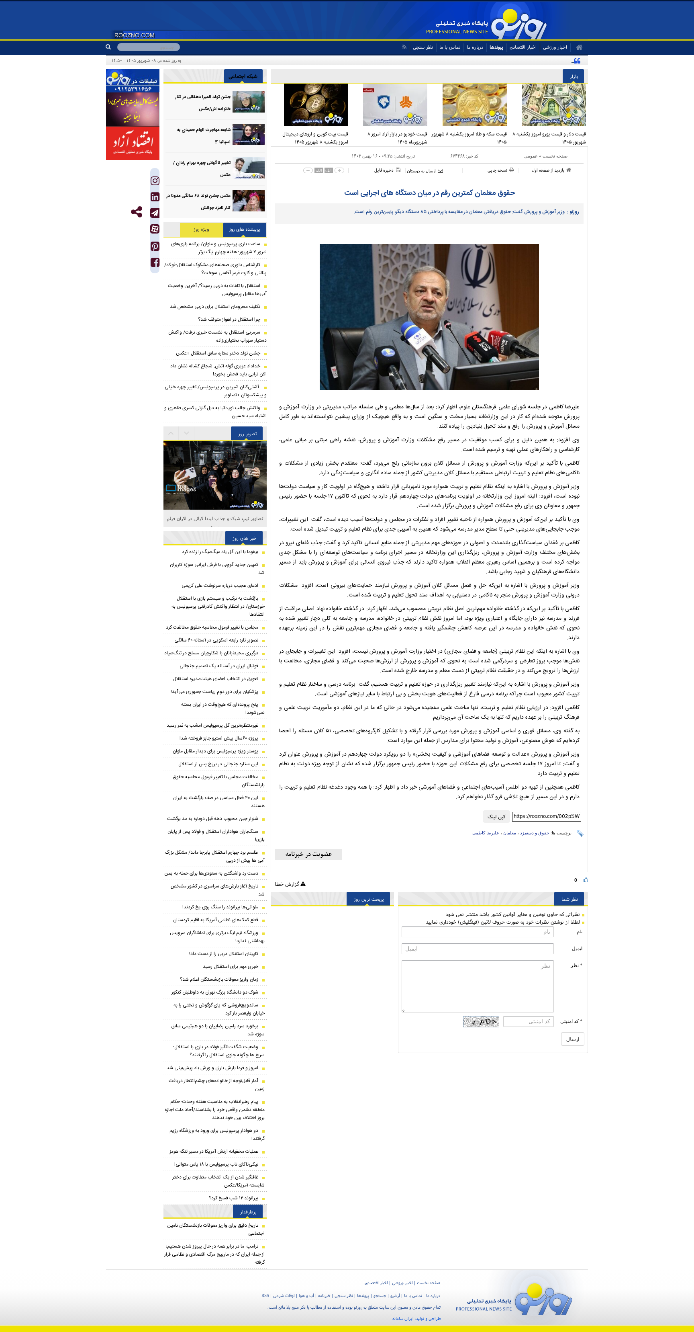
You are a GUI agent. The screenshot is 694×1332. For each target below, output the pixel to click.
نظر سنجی (423, 46)
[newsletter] (308, 854)
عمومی (531, 156)
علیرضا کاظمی (485, 832)
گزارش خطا (287, 884)
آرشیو (395, 1295)
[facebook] (155, 264)
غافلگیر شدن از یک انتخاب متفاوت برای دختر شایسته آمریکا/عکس (218, 1181)
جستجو (380, 1295)
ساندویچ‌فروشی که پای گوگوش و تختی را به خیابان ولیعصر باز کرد (219, 1009)
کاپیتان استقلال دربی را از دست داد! (223, 954)
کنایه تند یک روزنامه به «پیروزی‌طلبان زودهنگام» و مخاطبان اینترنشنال (505, 60)
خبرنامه (324, 1295)
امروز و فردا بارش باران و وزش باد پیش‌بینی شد (212, 1068)
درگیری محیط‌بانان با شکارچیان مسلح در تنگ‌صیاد (211, 653)
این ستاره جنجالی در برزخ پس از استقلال (218, 764)
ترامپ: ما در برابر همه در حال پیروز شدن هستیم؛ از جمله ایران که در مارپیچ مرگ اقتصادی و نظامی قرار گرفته (214, 1254)
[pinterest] (155, 248)
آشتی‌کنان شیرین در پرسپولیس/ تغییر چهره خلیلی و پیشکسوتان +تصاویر (216, 391)
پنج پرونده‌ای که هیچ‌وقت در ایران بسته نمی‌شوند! (223, 709)
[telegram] (154, 213)
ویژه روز (201, 229)
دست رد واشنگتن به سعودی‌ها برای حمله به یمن (211, 873)
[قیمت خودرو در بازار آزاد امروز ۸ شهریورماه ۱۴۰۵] (390, 105)
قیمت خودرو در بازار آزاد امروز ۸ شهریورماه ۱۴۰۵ (397, 138)
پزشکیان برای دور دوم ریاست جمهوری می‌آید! (214, 692)
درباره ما (475, 46)
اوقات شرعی (284, 1295)
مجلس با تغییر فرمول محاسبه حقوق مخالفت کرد (212, 627)
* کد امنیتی (571, 1021)
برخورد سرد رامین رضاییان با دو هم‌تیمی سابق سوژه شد (218, 1030)
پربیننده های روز (244, 229)
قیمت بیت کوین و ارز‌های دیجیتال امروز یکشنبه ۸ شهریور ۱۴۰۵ (315, 138)
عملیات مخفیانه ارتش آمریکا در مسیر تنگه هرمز (213, 1152)
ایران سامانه (403, 1318)
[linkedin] (155, 199)
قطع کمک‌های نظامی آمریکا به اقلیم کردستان (215, 920)
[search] (111, 47)
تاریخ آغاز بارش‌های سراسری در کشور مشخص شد (218, 890)
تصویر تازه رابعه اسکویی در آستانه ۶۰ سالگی (216, 640)
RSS (265, 1295)
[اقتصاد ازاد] (132, 143)
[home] (576, 47)
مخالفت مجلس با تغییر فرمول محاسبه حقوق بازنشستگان (219, 781)
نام (579, 931)
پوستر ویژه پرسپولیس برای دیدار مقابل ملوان (215, 751)
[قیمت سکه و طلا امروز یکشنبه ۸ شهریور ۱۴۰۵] (469, 105)
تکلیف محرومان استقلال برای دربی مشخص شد (215, 307)
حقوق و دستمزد (534, 832)
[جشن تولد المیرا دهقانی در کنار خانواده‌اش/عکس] (249, 102)
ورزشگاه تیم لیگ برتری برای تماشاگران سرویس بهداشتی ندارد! (217, 937)
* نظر (576, 965)
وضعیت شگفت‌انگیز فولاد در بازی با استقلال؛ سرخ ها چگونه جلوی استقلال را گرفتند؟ (219, 1051)
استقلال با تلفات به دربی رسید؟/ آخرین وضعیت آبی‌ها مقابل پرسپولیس (217, 290)
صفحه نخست (555, 156)
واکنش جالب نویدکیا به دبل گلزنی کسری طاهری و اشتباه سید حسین (215, 412)
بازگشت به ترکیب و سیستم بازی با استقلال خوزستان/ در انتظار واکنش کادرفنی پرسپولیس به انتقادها (218, 606)
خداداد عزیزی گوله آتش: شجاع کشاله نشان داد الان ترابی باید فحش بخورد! (218, 370)
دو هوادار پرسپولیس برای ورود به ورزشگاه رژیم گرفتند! (217, 1135)
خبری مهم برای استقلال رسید (230, 967)
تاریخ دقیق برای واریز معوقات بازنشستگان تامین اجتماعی (216, 1229)
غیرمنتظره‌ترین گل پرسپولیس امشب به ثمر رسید (212, 725)
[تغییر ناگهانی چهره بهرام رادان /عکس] (249, 167)
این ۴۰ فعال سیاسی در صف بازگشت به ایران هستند (219, 802)
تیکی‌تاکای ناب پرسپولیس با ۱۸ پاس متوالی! (216, 1164)
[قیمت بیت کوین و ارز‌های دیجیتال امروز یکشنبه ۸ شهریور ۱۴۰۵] (310, 105)
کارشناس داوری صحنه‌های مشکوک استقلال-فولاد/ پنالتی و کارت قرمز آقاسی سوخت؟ (215, 269)
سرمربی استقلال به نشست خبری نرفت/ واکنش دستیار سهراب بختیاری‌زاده (217, 336)
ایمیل (577, 948)
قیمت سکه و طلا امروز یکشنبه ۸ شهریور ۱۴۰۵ (469, 138)
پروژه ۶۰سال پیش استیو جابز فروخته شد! (219, 738)
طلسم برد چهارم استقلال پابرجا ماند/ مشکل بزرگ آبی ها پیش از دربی (215, 856)
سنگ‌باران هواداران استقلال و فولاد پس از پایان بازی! (216, 836)
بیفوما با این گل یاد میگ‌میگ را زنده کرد (220, 552)
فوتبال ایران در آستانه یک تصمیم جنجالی (219, 666)
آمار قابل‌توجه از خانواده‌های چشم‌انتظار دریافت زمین (217, 1085)
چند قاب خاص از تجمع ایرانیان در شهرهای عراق (215, 518)
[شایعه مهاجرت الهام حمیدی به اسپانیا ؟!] (249, 134)
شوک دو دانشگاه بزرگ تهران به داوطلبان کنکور (214, 992)
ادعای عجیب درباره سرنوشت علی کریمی (220, 586)
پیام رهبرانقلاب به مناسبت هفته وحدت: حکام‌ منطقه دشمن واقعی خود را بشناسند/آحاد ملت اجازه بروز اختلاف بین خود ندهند (215, 1110)
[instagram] (155, 182)
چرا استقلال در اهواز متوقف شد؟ (229, 320)
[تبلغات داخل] (132, 80)
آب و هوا (306, 1295)
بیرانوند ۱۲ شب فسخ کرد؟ (233, 1198)
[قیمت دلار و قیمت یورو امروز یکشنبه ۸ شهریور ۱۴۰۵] (548, 105)
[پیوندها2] (132, 109)
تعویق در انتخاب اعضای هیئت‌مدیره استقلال (215, 679)
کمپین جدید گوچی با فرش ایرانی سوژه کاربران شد (217, 569)
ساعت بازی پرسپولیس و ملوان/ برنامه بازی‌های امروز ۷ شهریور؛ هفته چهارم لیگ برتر (219, 248)
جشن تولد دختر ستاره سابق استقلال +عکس (218, 353)
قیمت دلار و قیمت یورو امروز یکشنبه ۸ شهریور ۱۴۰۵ (549, 138)
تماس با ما (449, 46)
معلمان (509, 832)
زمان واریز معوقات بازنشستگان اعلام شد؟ (219, 979)
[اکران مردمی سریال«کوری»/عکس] (215, 509)
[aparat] (154, 229)
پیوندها (496, 46)
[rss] (404, 46)
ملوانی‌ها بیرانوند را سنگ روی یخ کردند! (220, 907)
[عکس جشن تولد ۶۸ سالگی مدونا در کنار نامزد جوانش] (249, 200)
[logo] (514, 1297)
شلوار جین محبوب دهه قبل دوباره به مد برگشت (212, 819)
